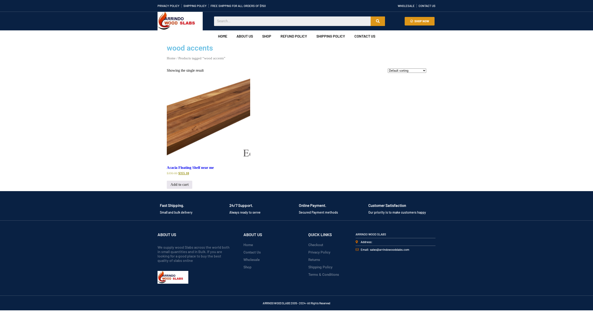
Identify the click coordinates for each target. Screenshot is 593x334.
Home (222, 36)
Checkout (315, 245)
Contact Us (364, 36)
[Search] (378, 21)
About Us (245, 36)
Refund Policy (294, 36)
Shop (266, 36)
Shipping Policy (330, 36)
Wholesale (251, 260)
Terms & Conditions (323, 275)
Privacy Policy (319, 252)
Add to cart (179, 184)
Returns (314, 260)
